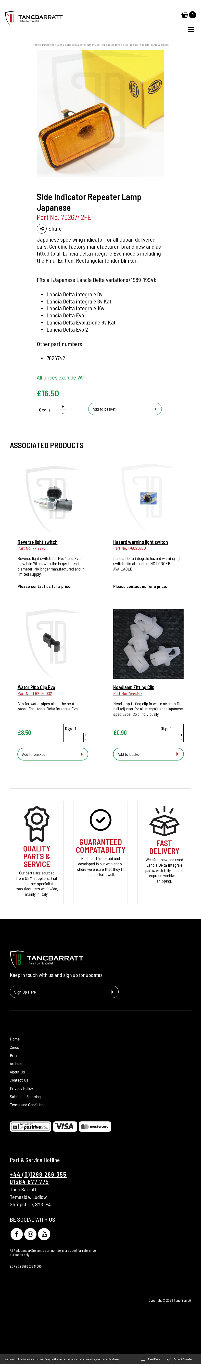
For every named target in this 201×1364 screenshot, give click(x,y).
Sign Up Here (25, 992)
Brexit (15, 1055)
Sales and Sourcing (25, 1096)
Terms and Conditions (28, 1104)
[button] (191, 29)
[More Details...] (53, 499)
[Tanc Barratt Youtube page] (44, 1234)
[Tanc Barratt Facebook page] (17, 1234)
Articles (16, 1063)
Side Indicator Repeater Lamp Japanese (146, 44)
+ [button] (63, 406)
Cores (14, 1047)
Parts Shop (48, 44)
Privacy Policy (21, 1088)
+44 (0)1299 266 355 (38, 1174)
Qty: (42, 409)
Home (36, 44)
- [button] (63, 413)
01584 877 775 (29, 1181)
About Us (17, 1071)
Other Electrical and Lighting (104, 44)
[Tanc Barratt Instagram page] (30, 1234)
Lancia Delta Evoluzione (71, 44)
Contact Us (19, 1080)
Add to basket (104, 409)
